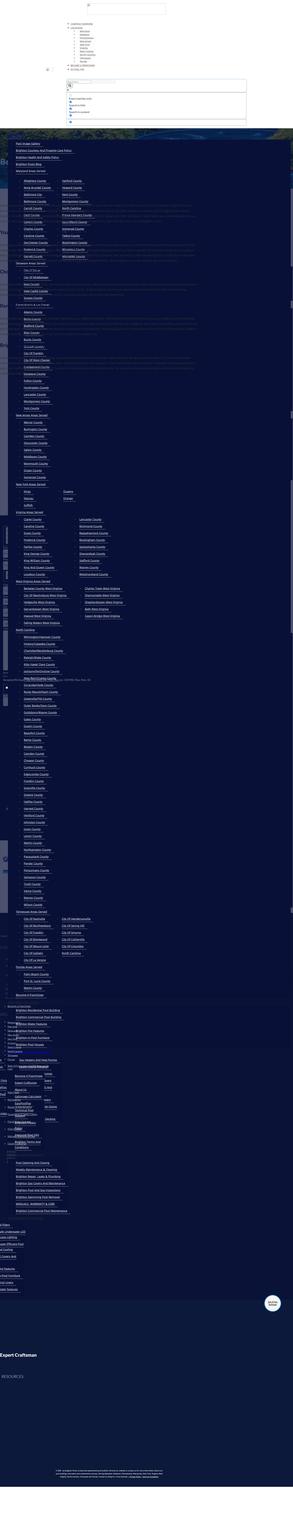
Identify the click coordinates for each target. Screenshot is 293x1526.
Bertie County (32, 740)
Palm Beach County (36, 974)
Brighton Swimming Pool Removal (38, 1197)
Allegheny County (35, 181)
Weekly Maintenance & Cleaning (36, 1169)
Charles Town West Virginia (102, 588)
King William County (37, 560)
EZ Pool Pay (77, 69)
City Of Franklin (33, 932)
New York (85, 44)
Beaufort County (34, 733)
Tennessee (85, 58)
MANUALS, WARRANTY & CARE (35, 1204)
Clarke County (33, 519)
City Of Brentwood (35, 939)
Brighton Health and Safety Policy (37, 157)
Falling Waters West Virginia (42, 623)
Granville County (34, 788)
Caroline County (34, 526)
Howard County (72, 187)
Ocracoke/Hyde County (38, 685)
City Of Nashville (34, 919)
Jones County (32, 829)
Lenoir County (33, 836)
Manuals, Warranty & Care (21, 1136)
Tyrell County (32, 884)
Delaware (84, 34)
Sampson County (35, 877)
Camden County (34, 753)
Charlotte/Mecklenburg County (43, 650)
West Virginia (87, 51)
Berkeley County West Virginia (43, 588)
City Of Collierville (73, 939)
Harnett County (33, 808)
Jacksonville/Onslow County (41, 671)
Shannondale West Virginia (102, 595)
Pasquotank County (36, 856)
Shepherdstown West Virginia (104, 602)
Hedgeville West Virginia (39, 602)
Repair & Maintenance (20, 1107)
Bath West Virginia (97, 609)
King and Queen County (39, 567)
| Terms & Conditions (149, 1477)
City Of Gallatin (33, 953)
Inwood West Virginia (37, 616)
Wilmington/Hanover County (42, 637)
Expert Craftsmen (26, 1083)
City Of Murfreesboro (37, 925)
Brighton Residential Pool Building (38, 1010)
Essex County (32, 533)
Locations (77, 27)
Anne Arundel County (37, 187)
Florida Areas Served (29, 967)
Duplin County (33, 726)
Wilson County (33, 904)
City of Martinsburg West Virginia (45, 595)
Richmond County (90, 526)
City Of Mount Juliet (36, 946)
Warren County (89, 567)
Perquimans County (36, 870)
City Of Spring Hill (73, 925)
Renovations (14, 1099)
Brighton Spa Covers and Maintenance (40, 1183)
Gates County (32, 719)
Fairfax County (33, 547)
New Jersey (85, 41)
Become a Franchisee (19, 1006)
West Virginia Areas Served (33, 581)
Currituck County (34, 767)
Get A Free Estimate (272, 1303)
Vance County (32, 891)
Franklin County (34, 781)
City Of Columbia (72, 946)
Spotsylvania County (92, 547)
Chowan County (34, 760)
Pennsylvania (87, 37)
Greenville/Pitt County (38, 699)
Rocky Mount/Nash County (41, 692)
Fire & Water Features (19, 1121)
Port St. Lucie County (37, 981)
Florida (83, 61)
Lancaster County (90, 519)
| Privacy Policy (134, 1477)
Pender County (33, 863)
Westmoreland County (93, 574)
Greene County (33, 795)
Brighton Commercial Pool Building (38, 1017)
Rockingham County (92, 540)
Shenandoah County (92, 553)
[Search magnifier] (70, 85)
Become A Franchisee (83, 65)
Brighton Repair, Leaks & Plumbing (38, 1176)
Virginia (84, 48)
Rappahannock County (93, 533)
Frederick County (34, 540)
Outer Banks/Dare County (40, 705)
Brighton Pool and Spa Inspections (38, 1190)
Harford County (72, 181)
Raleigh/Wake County (37, 657)
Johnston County (34, 822)
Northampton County (37, 850)
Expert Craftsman (17, 1143)
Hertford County (34, 815)
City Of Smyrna (71, 932)
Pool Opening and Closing (32, 1163)
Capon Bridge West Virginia (102, 616)
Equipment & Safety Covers (22, 1114)
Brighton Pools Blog (29, 164)
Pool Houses (14, 1129)
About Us (15, 136)
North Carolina (87, 54)
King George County (36, 553)
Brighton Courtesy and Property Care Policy (44, 150)
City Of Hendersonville (76, 919)
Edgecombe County (36, 774)
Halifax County (33, 801)
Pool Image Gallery (28, 143)
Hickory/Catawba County (39, 644)
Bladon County (33, 747)
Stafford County (89, 560)
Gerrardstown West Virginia (41, 609)
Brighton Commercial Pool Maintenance (41, 1211)
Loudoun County (34, 574)
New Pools (13, 1092)
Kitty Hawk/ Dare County (39, 664)
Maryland (85, 31)
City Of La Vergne (35, 960)
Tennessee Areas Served (31, 911)
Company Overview (82, 23)
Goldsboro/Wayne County (40, 712)
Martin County (33, 843)
